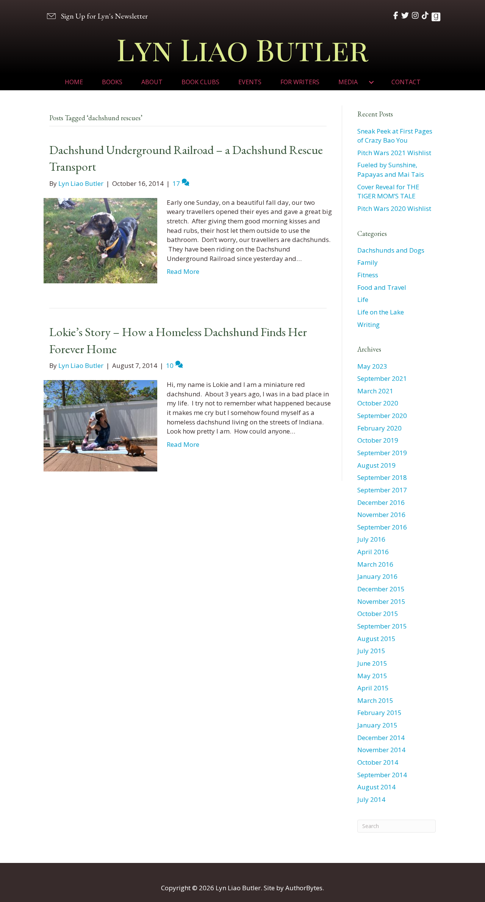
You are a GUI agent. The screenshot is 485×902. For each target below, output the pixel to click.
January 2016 (377, 576)
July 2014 (371, 799)
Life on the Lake (380, 312)
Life (362, 299)
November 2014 (381, 749)
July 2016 (371, 539)
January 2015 (377, 725)
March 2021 (375, 391)
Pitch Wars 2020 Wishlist (394, 208)
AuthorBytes (303, 887)
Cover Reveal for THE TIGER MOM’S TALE (388, 191)
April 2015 (373, 688)
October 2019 (377, 440)
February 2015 (379, 712)
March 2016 (375, 564)
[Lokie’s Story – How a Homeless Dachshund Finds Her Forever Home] (100, 425)
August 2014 (376, 787)
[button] (97, 15)
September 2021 (382, 378)
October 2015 (377, 613)
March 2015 (375, 700)
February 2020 (379, 428)
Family (367, 262)
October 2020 (377, 403)
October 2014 (377, 762)
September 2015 (382, 626)
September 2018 (382, 477)
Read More (183, 271)
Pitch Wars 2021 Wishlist (394, 152)
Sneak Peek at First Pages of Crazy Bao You (394, 136)
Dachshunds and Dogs (390, 250)
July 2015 (371, 650)
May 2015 (372, 675)
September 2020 (382, 415)
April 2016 (373, 551)
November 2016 (381, 514)
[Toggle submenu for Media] (371, 82)
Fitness (367, 274)
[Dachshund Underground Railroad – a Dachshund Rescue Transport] (100, 240)
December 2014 (381, 737)
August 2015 (376, 638)
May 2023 (372, 366)
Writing (368, 324)
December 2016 (381, 502)
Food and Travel (381, 287)
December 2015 (381, 589)
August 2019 (376, 465)
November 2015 (381, 601)
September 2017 (382, 490)
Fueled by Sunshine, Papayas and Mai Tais (390, 169)
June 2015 (372, 663)
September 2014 (382, 774)
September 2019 (382, 452)
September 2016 (382, 527)
